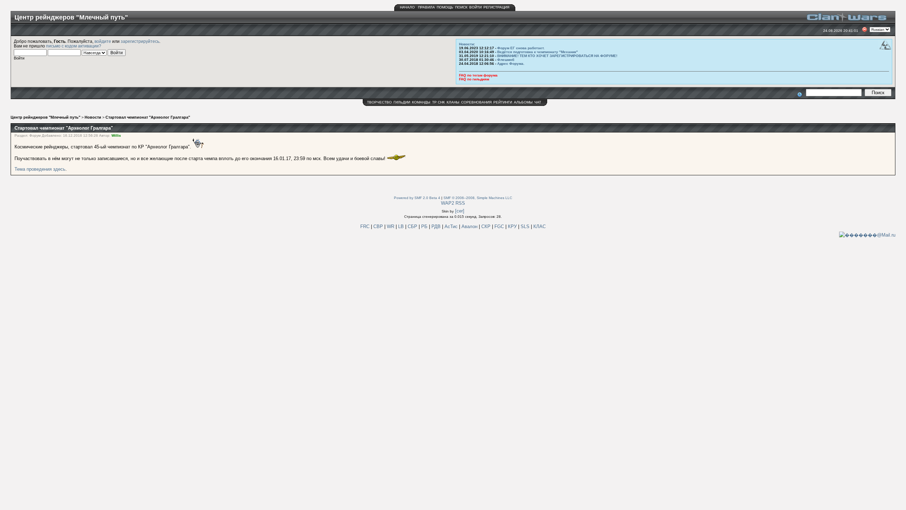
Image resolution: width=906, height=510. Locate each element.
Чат (537, 102)
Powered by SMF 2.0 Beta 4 (417, 198)
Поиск (461, 7)
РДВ (436, 226)
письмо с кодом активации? (73, 46)
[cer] (459, 211)
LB (401, 226)
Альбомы (523, 102)
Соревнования (476, 102)
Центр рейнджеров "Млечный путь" (45, 117)
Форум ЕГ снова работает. (521, 48)
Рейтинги (502, 102)
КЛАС (539, 226)
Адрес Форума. (510, 64)
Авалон (470, 226)
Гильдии (402, 102)
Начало (407, 7)
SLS (526, 226)
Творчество (379, 102)
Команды (421, 102)
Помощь (445, 7)
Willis (116, 135)
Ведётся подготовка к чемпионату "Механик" (537, 52)
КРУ (513, 226)
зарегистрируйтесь (140, 41)
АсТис (452, 226)
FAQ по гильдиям (474, 79)
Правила (426, 7)
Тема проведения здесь (40, 169)
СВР (378, 226)
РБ (425, 226)
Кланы (453, 102)
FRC (364, 226)
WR (390, 226)
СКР (486, 226)
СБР (413, 226)
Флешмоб (505, 60)
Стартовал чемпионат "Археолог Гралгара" (147, 117)
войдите (102, 41)
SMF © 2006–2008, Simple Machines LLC (477, 198)
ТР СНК (438, 102)
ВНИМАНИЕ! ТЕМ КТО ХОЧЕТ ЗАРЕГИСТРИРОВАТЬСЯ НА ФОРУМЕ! (557, 56)
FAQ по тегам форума (478, 75)
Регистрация (496, 7)
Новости (466, 44)
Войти (475, 7)
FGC (499, 226)
